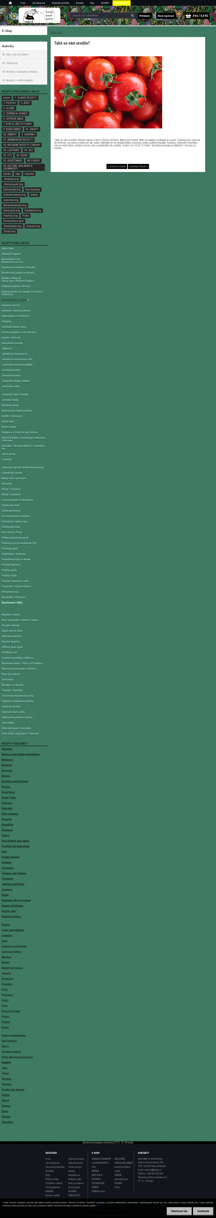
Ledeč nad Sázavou (13, 930)
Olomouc (6, 973)
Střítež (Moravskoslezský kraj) (17, 1057)
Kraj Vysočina (32, 189)
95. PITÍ (7, 155)
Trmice (5, 1073)
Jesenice (7, 889)
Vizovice (6, 1084)
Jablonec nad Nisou (13, 884)
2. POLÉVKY (9, 103)
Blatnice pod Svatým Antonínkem (20, 754)
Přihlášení (144, 16)
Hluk (4, 851)
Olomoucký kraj (11, 210)
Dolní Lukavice (10, 813)
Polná (5, 1005)
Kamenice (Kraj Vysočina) (16, 900)
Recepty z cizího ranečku (19, 80)
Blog (92, 3)
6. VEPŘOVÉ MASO (13, 118)
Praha (25, 215)
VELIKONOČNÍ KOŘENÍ (98, 1185)
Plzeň (4, 989)
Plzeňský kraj (10, 215)
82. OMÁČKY (10, 134)
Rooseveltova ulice (13, 221)
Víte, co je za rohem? (17, 54)
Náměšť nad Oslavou (12, 968)
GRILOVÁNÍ (120, 1159)
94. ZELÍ (28, 150)
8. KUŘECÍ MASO (12, 129)
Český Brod (8, 792)
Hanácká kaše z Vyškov (14, 299)
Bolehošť (7, 765)
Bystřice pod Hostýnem (15, 781)
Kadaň (5, 895)
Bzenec (6, 786)
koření (6, 97)
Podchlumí (7, 995)
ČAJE (117, 1187)
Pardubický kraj (33, 210)
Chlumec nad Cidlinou (14, 873)
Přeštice (6, 1022)
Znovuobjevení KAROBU (53, 1189)
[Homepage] (11, 3)
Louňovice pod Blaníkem (14, 946)
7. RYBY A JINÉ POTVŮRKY (17, 124)
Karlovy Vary (9, 911)
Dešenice (7, 803)
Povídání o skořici (54, 1183)
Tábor (4, 1068)
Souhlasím (203, 1211)
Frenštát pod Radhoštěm (16, 846)
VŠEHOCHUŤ (121, 3)
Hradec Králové (10, 857)
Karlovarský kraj (11, 189)
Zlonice (6, 1105)
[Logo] (39, 15)
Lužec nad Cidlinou (11, 951)
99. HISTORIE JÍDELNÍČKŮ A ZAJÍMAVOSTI (17, 167)
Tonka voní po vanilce (75, 1169)
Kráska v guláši (53, 1195)
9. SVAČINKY (28, 134)
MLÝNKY (95, 1171)
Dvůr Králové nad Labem (15, 841)
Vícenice (7, 1078)
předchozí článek (118, 166)
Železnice (7, 1122)
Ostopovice (7, 978)
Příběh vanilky (52, 1179)
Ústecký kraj (33, 226)
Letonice (7, 935)
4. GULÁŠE (9, 108)
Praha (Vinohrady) (11, 1011)
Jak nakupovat (38, 3)
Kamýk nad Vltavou (12, 905)
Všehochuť (12, 63)
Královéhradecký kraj (14, 194)
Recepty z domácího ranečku (21, 71)
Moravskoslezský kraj (14, 205)
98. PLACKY (33, 160)
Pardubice (7, 984)
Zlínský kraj (9, 231)
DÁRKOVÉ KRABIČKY (101, 1159)
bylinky (7, 173)
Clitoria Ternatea (76, 1159)
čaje (18, 173)
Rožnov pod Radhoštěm (13, 1035)
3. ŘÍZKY (25, 103)
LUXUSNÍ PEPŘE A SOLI (100, 1165)
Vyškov (6, 1095)
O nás (22, 3)
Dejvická (29, 173)
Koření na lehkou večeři (122, 1169)
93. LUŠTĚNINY (11, 150)
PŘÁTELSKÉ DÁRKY (124, 1163)
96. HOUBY (22, 155)
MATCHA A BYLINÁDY (97, 1177)
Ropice (5, 1027)
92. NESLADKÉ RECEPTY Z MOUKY (21, 145)
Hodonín (6, 862)
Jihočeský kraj (11, 179)
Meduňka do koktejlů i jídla (74, 1177)
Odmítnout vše (179, 1211)
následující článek (137, 166)
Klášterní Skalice (11, 916)
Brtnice (6, 776)
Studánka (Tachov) (11, 1051)
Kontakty (80, 3)
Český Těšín (9, 797)
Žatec (5, 1111)
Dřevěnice (7, 830)
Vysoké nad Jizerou (13, 1089)
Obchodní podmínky (60, 3)
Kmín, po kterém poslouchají (76, 1185)
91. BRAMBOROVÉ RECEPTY (18, 139)
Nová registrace (166, 16)
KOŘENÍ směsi (98, 1191)
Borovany (7, 770)
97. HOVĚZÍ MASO (12, 160)
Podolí (5, 1000)
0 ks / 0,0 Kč (200, 15)
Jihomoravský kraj (13, 184)
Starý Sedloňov (9, 1041)
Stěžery (5, 1046)
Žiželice (6, 1116)
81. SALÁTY (32, 129)
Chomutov (7, 868)
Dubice (5, 835)
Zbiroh (5, 1100)
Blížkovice (7, 759)
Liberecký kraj (10, 200)
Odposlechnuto (75, 1163)
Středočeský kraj (12, 226)
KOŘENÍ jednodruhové (121, 1177)
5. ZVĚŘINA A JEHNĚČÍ (15, 113)
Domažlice (8, 824)
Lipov (4, 941)
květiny (34, 194)
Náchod (6, 962)
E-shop (7, 30)
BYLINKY (118, 1183)
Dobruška (7, 808)
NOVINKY (105, 3)
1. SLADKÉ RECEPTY (26, 97)
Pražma (5, 1016)
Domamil (6, 819)
